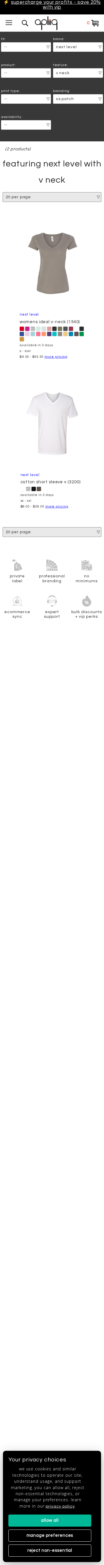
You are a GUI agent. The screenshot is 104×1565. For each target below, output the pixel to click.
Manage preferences (50, 1535)
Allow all (49, 1520)
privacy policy (60, 1506)
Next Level (29, 315)
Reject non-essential (50, 1550)
